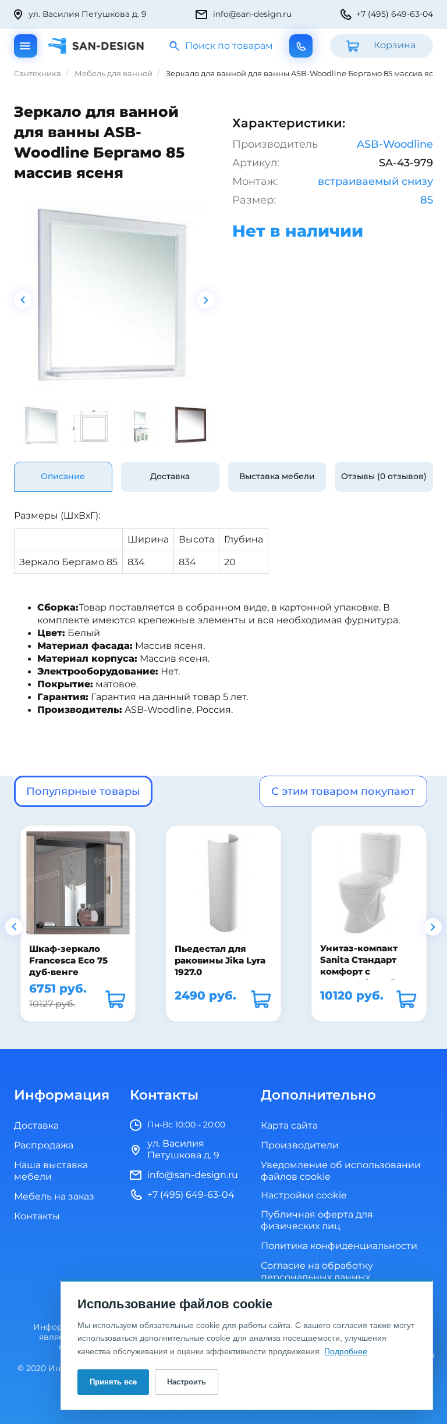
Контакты (37, 1216)
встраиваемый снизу (375, 181)
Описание (63, 476)
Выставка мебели (277, 476)
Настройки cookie (304, 1196)
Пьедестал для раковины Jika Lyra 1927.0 (220, 960)
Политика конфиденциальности (339, 1246)
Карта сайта (289, 1125)
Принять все (113, 1381)
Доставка (170, 476)
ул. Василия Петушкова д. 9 (88, 14)
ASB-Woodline (395, 144)
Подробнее (345, 1351)
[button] (14, 927)
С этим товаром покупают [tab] (343, 791)
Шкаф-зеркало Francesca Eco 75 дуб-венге (68, 960)
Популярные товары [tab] (83, 791)
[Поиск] (175, 46)
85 (426, 200)
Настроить (186, 1381)
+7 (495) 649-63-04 (394, 14)
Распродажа (43, 1145)
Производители (300, 1145)
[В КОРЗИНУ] (115, 999)
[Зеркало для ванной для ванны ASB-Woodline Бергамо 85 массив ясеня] (114, 295)
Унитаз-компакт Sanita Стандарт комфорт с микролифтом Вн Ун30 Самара (361, 972)
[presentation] (22, 300)
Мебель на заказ (54, 1196)
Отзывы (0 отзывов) (384, 476)
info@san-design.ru (252, 14)
